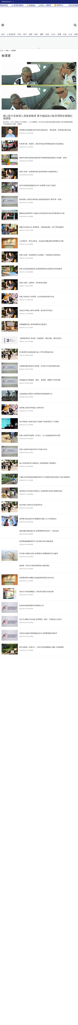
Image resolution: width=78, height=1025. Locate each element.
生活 (70, 34)
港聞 (30, 34)
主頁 (1, 50)
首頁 (3, 34)
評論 (65, 34)
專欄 (59, 34)
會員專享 (12, 34)
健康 (76, 34)
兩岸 (36, 34)
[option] (39, 86)
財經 (47, 34)
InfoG (53, 34)
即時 (19, 34)
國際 (41, 34)
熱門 (25, 34)
